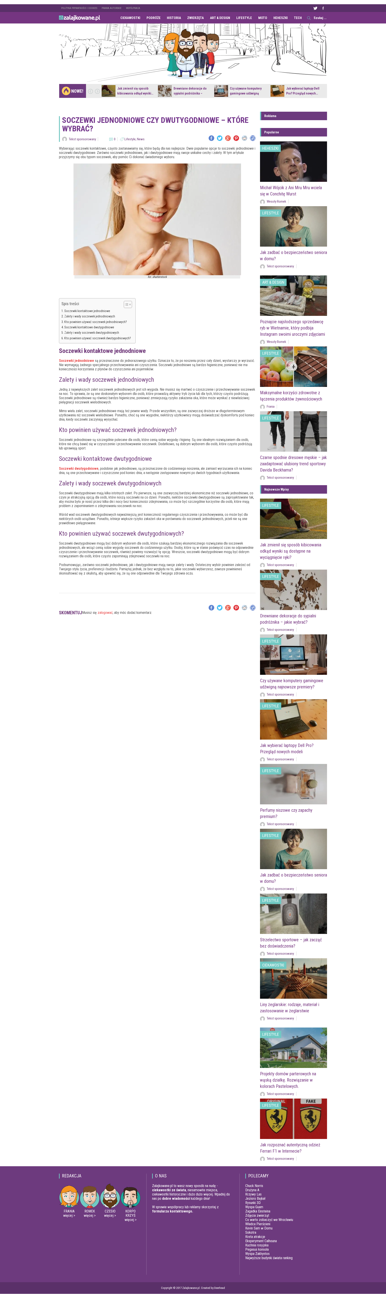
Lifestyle (244, 18)
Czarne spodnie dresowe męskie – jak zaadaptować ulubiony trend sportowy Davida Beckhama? (293, 464)
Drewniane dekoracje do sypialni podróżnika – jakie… (190, 93)
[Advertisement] (157, 636)
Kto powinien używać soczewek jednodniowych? (95, 322)
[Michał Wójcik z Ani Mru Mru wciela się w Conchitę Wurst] (293, 161)
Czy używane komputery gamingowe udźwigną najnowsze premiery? (246, 93)
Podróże (154, 18)
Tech (298, 18)
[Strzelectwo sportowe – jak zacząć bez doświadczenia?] (293, 913)
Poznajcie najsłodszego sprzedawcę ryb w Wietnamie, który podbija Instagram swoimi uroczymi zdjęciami (292, 328)
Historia (174, 18)
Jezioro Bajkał (255, 1198)
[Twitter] (219, 138)
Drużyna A (252, 1190)
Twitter (315, 8)
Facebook (323, 8)
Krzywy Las (253, 1194)
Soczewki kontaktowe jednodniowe (87, 311)
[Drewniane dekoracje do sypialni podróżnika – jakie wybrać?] (165, 91)
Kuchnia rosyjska (257, 1245)
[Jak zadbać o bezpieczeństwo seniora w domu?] (293, 226)
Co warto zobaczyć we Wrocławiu (269, 1220)
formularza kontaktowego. (172, 1211)
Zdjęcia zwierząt (257, 1215)
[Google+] (228, 138)
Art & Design (220, 18)
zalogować (105, 612)
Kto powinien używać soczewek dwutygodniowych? (97, 338)
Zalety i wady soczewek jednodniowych (89, 316)
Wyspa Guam (254, 1207)
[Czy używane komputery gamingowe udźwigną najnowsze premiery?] (221, 91)
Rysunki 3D (253, 1203)
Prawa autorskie (112, 8)
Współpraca (133, 8)
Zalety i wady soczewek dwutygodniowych (91, 333)
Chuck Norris (254, 1186)
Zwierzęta (195, 18)
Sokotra (250, 1232)
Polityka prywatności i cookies (79, 8)
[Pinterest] (236, 138)
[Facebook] (211, 138)
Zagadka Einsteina (257, 1211)
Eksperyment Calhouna (261, 1241)
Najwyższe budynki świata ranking (269, 1258)
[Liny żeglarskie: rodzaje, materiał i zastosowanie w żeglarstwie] (293, 978)
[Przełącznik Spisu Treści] (125, 304)
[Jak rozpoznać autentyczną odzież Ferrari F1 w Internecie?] (293, 1119)
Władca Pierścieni (257, 1224)
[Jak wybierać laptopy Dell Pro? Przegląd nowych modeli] (277, 91)
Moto (262, 18)
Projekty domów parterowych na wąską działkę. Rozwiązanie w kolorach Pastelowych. (288, 1080)
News (141, 139)
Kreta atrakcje (255, 1237)
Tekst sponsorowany (82, 139)
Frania (271, 407)
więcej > (69, 1215)
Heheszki (280, 18)
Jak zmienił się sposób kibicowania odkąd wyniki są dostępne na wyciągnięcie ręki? (290, 551)
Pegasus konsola (257, 1249)
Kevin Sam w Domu (259, 1228)
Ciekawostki (130, 18)
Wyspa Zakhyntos (257, 1254)
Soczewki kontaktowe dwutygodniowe (89, 327)
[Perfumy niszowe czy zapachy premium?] (293, 784)
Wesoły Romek (276, 201)
